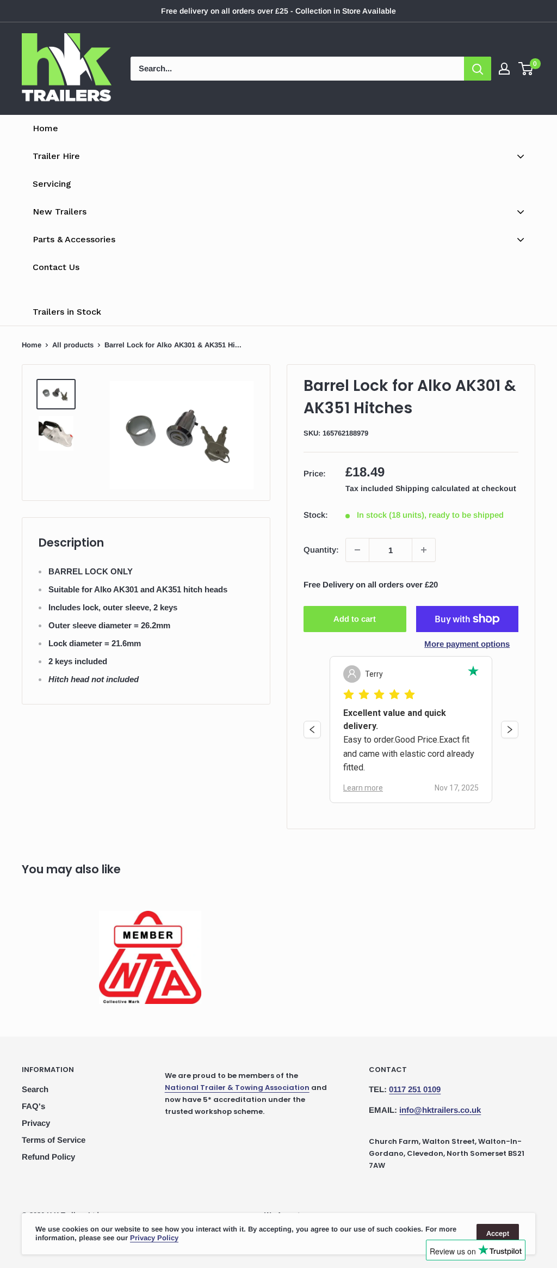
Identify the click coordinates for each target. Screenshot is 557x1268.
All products (73, 345)
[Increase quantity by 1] (423, 549)
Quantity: (321, 549)
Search (35, 1089)
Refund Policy (48, 1156)
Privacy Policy (154, 1238)
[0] (526, 68)
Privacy (36, 1123)
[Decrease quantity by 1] (357, 549)
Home (31, 345)
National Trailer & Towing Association (237, 1087)
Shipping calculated (432, 488)
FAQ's (33, 1106)
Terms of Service (53, 1139)
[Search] (477, 69)
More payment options (467, 643)
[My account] (504, 69)
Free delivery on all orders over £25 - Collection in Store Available (278, 11)
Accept (497, 1233)
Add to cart (354, 618)
